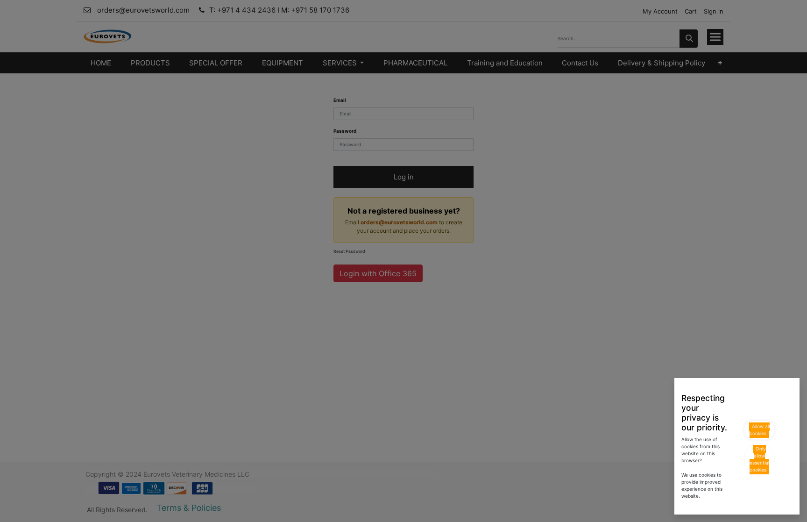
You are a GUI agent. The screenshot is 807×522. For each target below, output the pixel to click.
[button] (759, 430)
